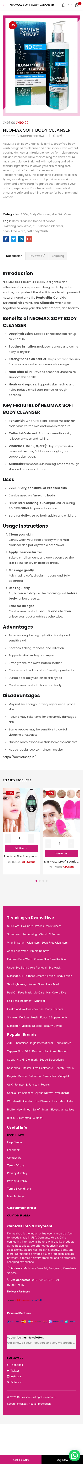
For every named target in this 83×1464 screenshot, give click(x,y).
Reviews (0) (37, 256)
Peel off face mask (19, 992)
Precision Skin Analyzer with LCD (21, 856)
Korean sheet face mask (44, 984)
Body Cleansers (40, 214)
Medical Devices (31, 1025)
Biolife (11, 1109)
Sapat (11, 1059)
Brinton (59, 1067)
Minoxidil (39, 1000)
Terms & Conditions (19, 1188)
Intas (45, 1109)
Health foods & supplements (49, 1017)
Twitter (14, 1370)
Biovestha (56, 1109)
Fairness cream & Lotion (40, 975)
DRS (27, 1051)
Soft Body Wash (37, 231)
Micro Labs (66, 1101)
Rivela (11, 1117)
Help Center (14, 1142)
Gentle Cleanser (44, 221)
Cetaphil (63, 1076)
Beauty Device (53, 1025)
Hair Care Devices (32, 926)
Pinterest (16, 1382)
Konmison (22, 1043)
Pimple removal (40, 950)
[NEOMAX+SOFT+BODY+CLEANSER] (13, 239)
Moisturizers (53, 926)
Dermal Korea (63, 1043)
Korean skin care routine (50, 959)
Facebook (16, 1364)
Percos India (40, 1051)
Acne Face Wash (17, 950)
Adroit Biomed (59, 1051)
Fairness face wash (19, 959)
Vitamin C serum (49, 934)
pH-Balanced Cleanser (48, 226)
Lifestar (26, 1067)
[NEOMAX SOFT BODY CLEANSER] (6, 239)
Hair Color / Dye (56, 992)
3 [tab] (43, 881)
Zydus (70, 1067)
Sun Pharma (42, 1101)
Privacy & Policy (17, 1173)
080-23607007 (42, 1279)
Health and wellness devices (25, 1009)
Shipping (58, 256)
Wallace (69, 1109)
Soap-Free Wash (14, 231)
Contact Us (14, 1157)
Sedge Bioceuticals (52, 1059)
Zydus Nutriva (44, 1092)
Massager (13, 1025)
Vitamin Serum (16, 942)
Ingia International (41, 1043)
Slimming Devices (18, 1017)
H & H (20, 1059)
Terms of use (15, 1165)
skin (54, 214)
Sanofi (36, 1109)
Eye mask (54, 967)
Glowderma (24, 1117)
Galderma (35, 1076)
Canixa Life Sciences (20, 1092)
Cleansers (33, 942)
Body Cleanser (22, 221)
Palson (22, 1076)
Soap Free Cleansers (55, 942)
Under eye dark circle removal (27, 967)
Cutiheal (38, 1117)
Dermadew (49, 1076)
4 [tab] (46, 881)
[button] (77, 5)
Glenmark (32, 1059)
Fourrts (45, 1084)
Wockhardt (62, 1092)
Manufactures (16, 1196)
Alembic (28, 1101)
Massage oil (15, 975)
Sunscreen (13, 934)
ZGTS (10, 1043)
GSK (10, 1084)
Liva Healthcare (43, 1067)
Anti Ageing (29, 934)
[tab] (14, 256)
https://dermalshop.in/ (19, 757)
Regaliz (11, 1076)
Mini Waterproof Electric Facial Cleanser (61, 862)
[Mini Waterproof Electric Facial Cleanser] (61, 812)
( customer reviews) (31, 135)
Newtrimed (23, 1109)
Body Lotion (64, 975)
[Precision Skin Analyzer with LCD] (21, 810)
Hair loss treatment (19, 1000)
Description (14, 256)
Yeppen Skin (15, 1051)
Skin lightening (17, 984)
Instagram (16, 1376)
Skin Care (64, 214)
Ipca (55, 1101)
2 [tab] (40, 881)
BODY (25, 214)
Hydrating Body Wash (17, 226)
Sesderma (13, 1067)
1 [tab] (36, 881)
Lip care (39, 992)
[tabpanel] (21, 831)
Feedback (13, 1149)
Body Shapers (54, 1009)
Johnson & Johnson (26, 1084)
